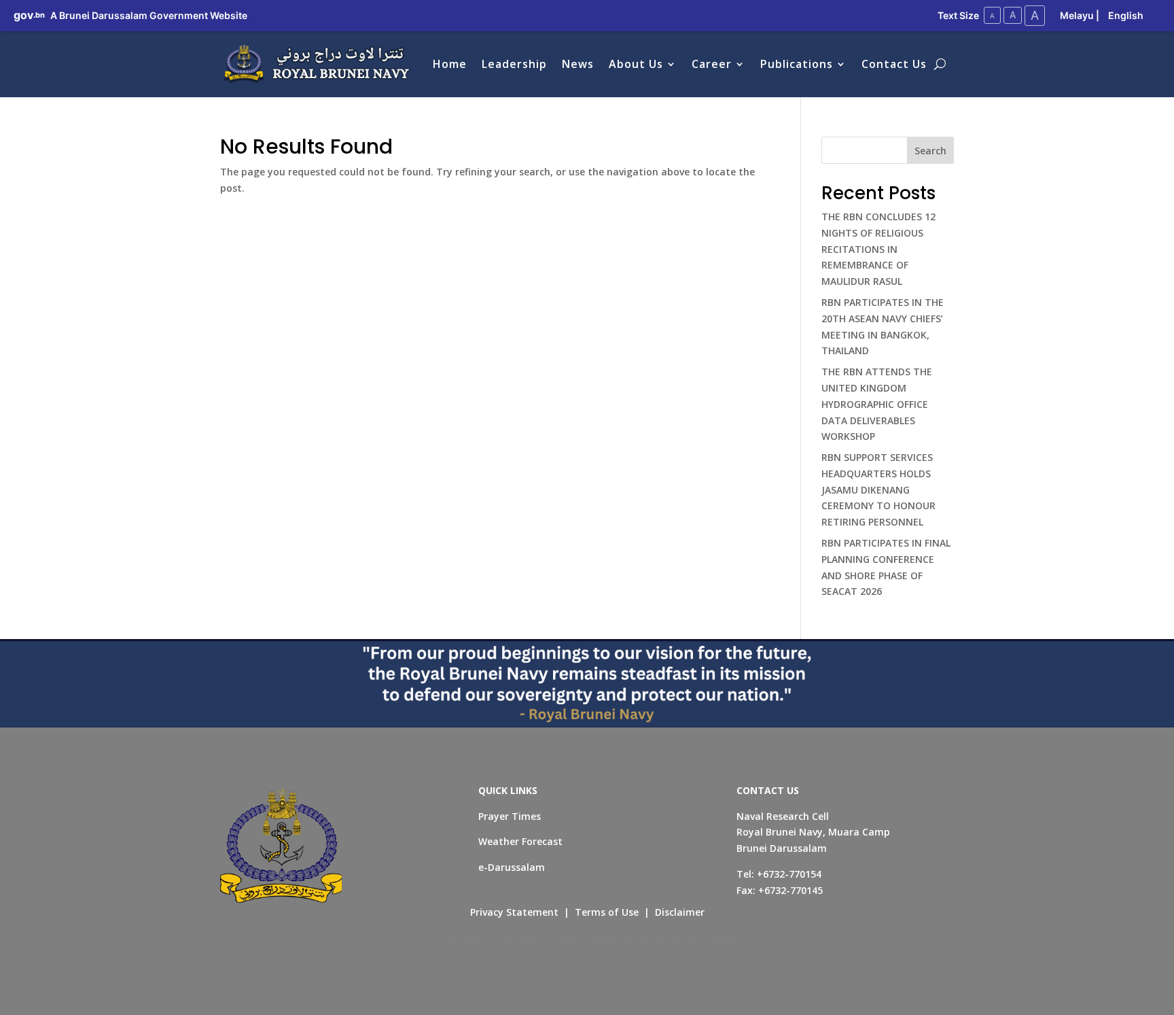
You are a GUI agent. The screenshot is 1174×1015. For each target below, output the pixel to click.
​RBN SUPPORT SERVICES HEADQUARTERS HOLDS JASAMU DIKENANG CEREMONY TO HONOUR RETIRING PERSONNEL (878, 489)
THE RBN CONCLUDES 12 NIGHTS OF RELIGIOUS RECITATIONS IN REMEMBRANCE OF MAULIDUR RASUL (878, 249)
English (1125, 15)
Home (450, 63)
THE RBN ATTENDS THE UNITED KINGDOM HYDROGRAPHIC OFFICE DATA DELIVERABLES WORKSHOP (876, 404)
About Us (636, 63)
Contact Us (894, 63)
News (578, 63)
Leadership (514, 63)
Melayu (1077, 15)
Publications (796, 63)
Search (930, 150)
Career (712, 63)
